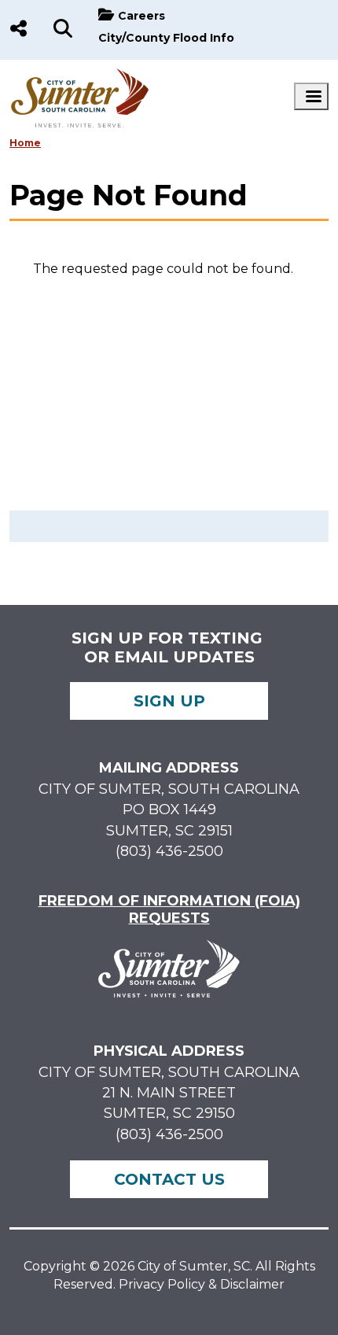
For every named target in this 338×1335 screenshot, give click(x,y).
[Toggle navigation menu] (311, 96)
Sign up (169, 700)
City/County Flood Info (166, 38)
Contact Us (169, 1179)
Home (25, 143)
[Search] (63, 29)
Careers (141, 16)
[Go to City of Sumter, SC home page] (80, 75)
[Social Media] (18, 29)
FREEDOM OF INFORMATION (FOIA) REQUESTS (169, 909)
